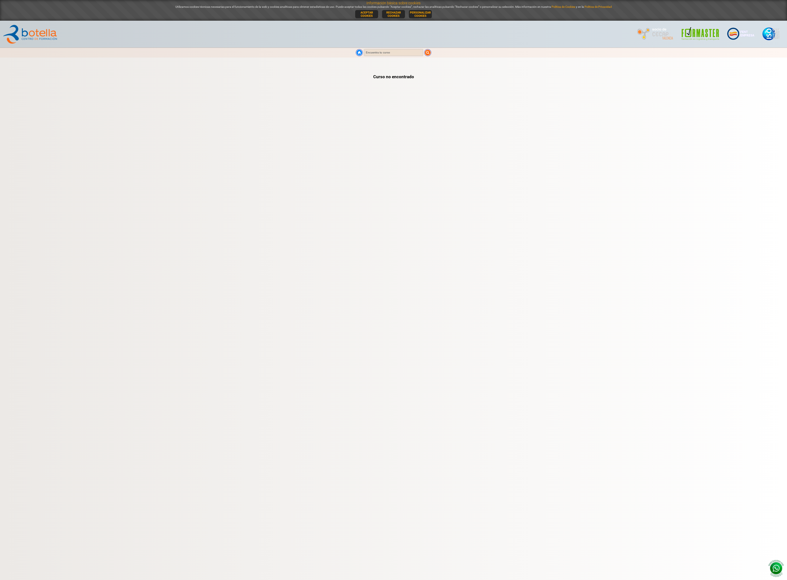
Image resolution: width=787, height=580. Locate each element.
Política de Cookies (563, 6)
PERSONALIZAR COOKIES (420, 14)
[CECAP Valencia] (656, 42)
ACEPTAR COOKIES (367, 14)
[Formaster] (700, 42)
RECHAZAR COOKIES (393, 14)
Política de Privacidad (598, 6)
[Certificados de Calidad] (771, 42)
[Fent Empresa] (740, 42)
